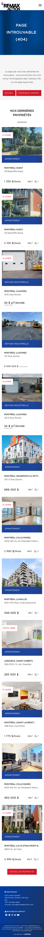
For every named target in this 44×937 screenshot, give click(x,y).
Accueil (9, 93)
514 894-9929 (14, 902)
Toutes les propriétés (22, 872)
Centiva (27, 934)
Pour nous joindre (28, 93)
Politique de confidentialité (12, 929)
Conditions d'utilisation (33, 929)
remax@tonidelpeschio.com (22, 904)
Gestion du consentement (22, 930)
